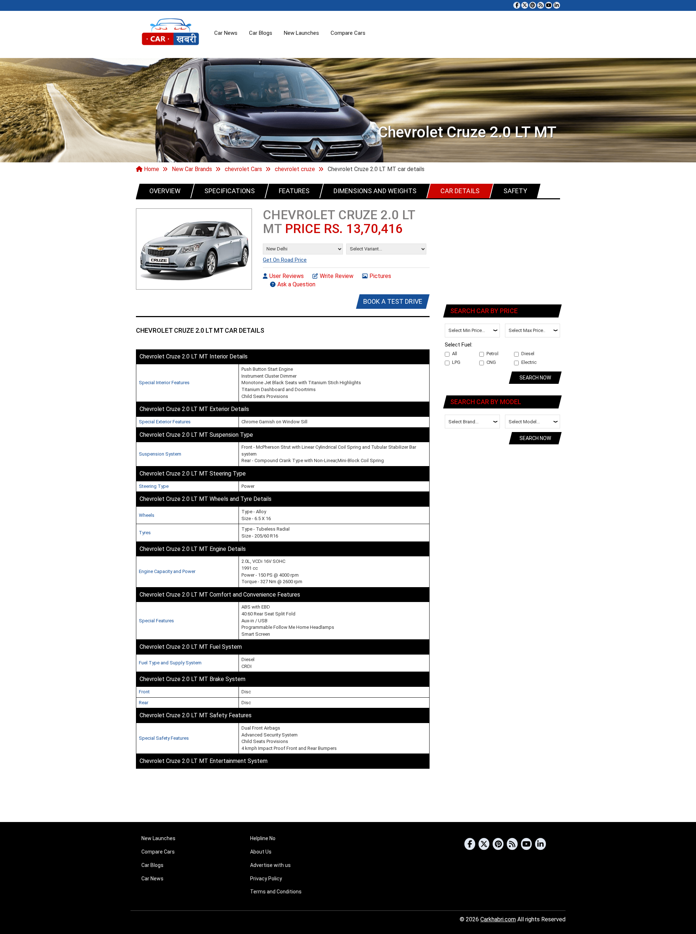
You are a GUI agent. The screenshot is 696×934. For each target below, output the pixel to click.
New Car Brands (192, 169)
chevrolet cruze (295, 169)
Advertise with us (270, 865)
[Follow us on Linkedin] (556, 5)
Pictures (380, 276)
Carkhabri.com (498, 919)
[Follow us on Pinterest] (532, 5)
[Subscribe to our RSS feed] (540, 5)
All (454, 353)
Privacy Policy (266, 878)
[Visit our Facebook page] (516, 5)
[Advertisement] (502, 250)
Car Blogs (260, 33)
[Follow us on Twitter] (524, 5)
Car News (225, 33)
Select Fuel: (458, 344)
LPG (456, 362)
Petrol (492, 353)
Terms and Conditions (276, 891)
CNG (491, 362)
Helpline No (263, 838)
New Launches (301, 33)
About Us (261, 852)
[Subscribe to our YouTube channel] (548, 5)
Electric (528, 362)
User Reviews (286, 276)
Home (150, 169)
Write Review (336, 276)
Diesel (527, 353)
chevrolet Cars (243, 169)
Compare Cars (348, 33)
